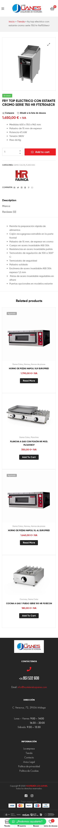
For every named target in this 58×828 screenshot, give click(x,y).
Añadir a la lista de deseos (33, 113)
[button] (27, 821)
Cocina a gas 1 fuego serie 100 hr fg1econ (29, 603)
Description (9, 200)
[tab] (29, 200)
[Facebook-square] (26, 795)
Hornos (27, 364)
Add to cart (42, 152)
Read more (29, 380)
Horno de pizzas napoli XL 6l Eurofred (29, 530)
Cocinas (23, 599)
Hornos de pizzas (38, 364)
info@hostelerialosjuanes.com (32, 687)
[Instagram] (31, 795)
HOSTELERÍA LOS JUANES (36, 785)
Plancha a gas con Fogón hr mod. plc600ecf (29, 443)
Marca (6, 206)
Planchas (30, 165)
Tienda (21, 21)
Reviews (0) (9, 211)
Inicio (12, 21)
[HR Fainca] (20, 175)
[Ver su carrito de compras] (52, 8)
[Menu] (2, 8)
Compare (9, 113)
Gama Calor (19, 165)
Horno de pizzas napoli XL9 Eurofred (29, 368)
